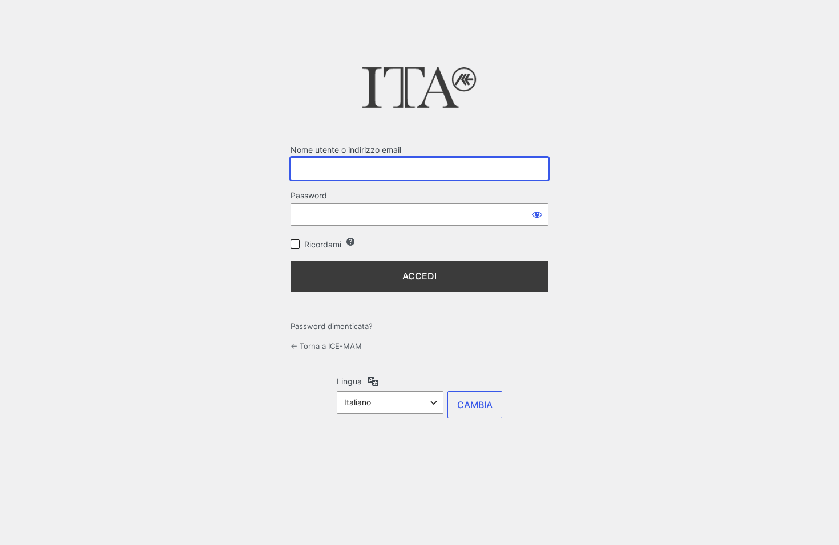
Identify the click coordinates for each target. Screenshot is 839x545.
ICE (419, 91)
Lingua (349, 381)
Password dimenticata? (332, 326)
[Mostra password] (537, 214)
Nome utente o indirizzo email (346, 149)
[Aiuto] (350, 242)
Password (309, 195)
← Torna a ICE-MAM (326, 346)
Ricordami (322, 244)
